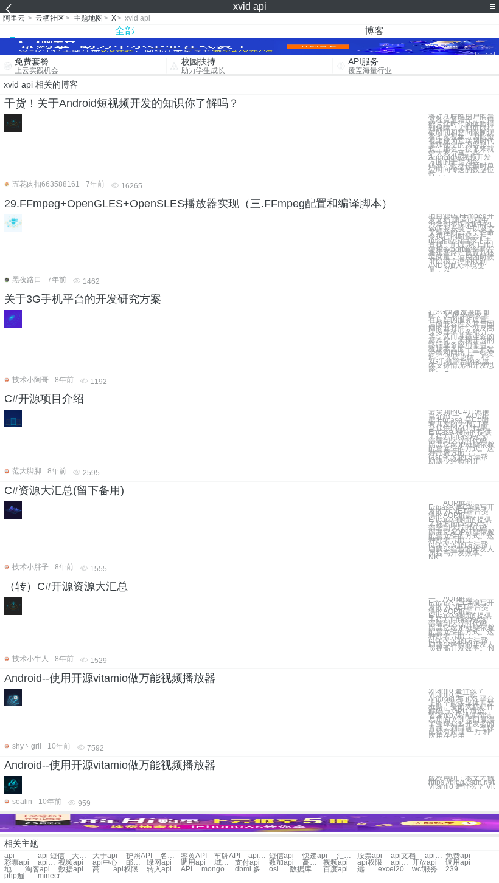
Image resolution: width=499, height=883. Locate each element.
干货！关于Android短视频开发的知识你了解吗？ (121, 103)
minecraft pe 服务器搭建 (54, 876)
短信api (281, 856)
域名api (224, 862)
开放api (424, 862)
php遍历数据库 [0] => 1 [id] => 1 (21, 876)
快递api (314, 856)
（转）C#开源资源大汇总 (66, 586)
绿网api (159, 862)
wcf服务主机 (428, 869)
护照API (139, 856)
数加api (281, 862)
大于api (104, 856)
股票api (369, 856)
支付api (247, 862)
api (9, 856)
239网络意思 (455, 869)
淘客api (37, 869)
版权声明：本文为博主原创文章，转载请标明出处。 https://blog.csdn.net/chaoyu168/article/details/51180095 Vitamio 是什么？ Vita (461, 782)
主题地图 (88, 18)
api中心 (104, 862)
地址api (14, 869)
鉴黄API (194, 856)
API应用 (191, 869)
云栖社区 (50, 18)
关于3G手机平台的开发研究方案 (82, 299)
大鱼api (82, 856)
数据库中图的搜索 (306, 869)
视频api (70, 862)
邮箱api (136, 862)
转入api (159, 869)
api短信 (258, 856)
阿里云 (14, 18)
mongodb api (218, 869)
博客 (374, 31)
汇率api (347, 856)
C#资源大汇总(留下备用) (64, 490)
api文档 (403, 856)
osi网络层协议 (279, 869)
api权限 (369, 862)
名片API (170, 856)
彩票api (16, 862)
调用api (193, 862)
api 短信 (51, 856)
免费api (457, 856)
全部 (124, 31)
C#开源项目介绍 (44, 399)
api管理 (48, 862)
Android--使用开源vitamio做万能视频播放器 (109, 678)
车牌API (227, 856)
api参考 (435, 856)
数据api (70, 869)
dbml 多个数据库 (251, 869)
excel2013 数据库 (394, 869)
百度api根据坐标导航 (340, 869)
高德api (312, 862)
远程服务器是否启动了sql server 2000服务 (367, 869)
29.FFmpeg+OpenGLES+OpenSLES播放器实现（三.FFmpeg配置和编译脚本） (198, 204)
